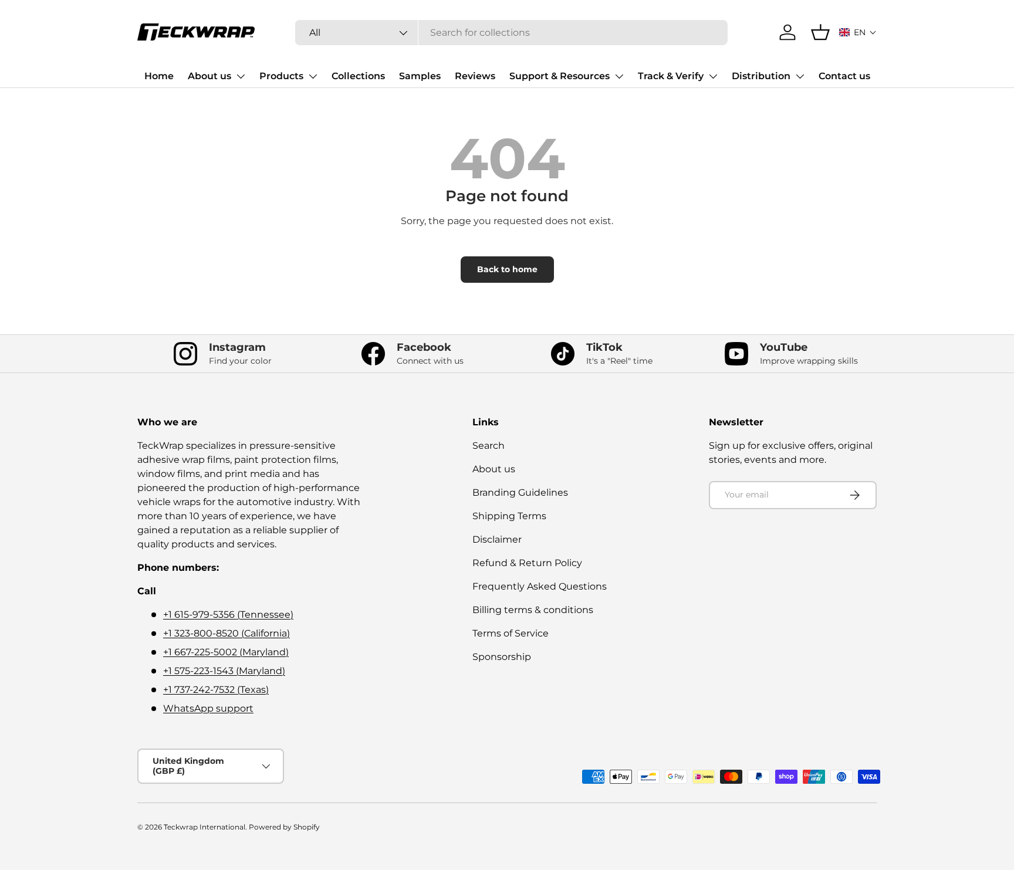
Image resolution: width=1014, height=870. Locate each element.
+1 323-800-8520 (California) (226, 633)
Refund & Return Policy (527, 562)
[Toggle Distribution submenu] (800, 76)
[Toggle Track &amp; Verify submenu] (713, 76)
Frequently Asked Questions (539, 586)
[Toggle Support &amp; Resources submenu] (619, 76)
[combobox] (511, 32)
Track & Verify (671, 76)
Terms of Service (510, 633)
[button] (858, 32)
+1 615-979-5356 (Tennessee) (228, 614)
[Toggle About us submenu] (241, 76)
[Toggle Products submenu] (313, 76)
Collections (358, 76)
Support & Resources (559, 76)
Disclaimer (497, 539)
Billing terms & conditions (532, 609)
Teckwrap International (204, 826)
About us (209, 76)
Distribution (761, 76)
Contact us (844, 76)
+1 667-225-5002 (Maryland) (226, 652)
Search (488, 445)
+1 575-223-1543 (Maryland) (224, 670)
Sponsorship (501, 656)
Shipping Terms (509, 516)
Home (159, 76)
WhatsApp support (208, 708)
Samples (420, 76)
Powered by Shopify (284, 826)
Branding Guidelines (520, 492)
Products (281, 76)
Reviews (475, 76)
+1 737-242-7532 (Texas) (216, 689)
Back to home (507, 269)
